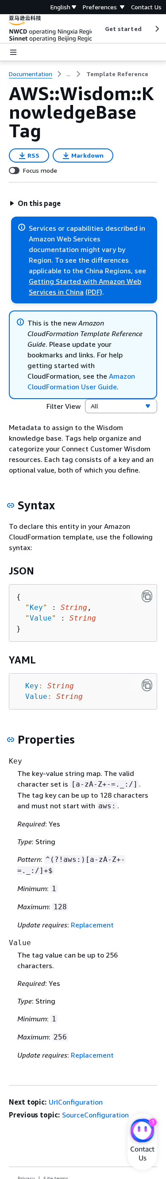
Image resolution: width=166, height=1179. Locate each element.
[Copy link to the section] (10, 505)
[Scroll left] (98, 29)
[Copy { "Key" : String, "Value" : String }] (147, 596)
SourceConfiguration (95, 1114)
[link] (117, 74)
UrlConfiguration (76, 1102)
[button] (35, 203)
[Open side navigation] (13, 52)
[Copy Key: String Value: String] (147, 685)
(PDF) (93, 291)
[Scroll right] (156, 29)
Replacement (92, 924)
